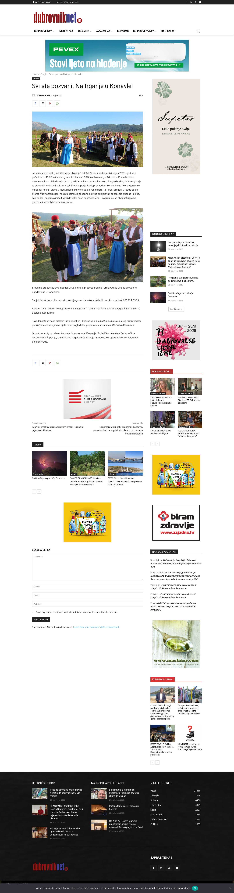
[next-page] (39, 491)
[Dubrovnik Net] (34, 95)
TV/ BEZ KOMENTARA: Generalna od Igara (160, 432)
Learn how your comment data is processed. (96, 627)
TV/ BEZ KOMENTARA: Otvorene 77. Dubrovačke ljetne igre (189, 400)
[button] (198, 31)
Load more (175, 309)
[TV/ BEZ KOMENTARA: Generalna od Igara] (162, 419)
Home (35, 74)
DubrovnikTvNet (158, 394)
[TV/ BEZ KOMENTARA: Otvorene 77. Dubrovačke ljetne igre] (190, 386)
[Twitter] (196, 2)
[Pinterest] (50, 103)
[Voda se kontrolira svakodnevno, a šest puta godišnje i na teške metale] (39, 793)
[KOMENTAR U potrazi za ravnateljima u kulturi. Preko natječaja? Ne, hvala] (190, 733)
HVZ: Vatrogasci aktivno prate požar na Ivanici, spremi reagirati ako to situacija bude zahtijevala (173, 606)
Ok (195, 888)
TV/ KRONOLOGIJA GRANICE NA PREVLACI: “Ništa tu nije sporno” (189, 433)
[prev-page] (34, 491)
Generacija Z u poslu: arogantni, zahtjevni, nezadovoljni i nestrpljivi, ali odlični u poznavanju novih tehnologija (118, 430)
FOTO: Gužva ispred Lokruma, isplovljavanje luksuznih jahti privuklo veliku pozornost (125, 481)
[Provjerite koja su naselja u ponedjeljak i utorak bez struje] (158, 246)
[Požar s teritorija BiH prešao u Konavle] (99, 810)
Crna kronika (38, 474)
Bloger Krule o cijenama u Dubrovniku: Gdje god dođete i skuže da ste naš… (124, 792)
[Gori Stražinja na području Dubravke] (49, 463)
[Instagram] (191, 2)
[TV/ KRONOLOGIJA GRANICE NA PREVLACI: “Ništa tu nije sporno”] (190, 419)
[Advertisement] (176, 198)
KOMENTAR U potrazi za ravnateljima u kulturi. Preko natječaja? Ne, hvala (190, 747)
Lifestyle (43, 74)
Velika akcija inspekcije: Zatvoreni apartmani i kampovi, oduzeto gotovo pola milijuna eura (175, 563)
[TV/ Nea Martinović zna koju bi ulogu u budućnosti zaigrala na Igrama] (162, 386)
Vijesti (73, 474)
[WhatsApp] (57, 103)
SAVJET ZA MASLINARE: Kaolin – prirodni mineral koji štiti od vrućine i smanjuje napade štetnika (86, 481)
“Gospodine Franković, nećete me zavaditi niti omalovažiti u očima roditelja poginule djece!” (189, 709)
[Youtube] (200, 2)
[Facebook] (187, 2)
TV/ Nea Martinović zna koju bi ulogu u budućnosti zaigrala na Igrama (161, 401)
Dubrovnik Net (43, 95)
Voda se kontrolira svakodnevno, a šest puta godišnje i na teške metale (66, 792)
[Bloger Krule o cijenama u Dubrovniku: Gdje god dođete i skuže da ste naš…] (99, 793)
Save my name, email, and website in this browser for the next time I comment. (77, 612)
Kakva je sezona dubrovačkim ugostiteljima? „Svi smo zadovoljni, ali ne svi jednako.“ (65, 831)
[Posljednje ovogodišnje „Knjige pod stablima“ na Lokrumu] (158, 281)
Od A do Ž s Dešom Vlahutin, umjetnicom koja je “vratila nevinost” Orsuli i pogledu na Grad (126, 824)
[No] (230, 888)
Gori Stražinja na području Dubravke (48, 478)
